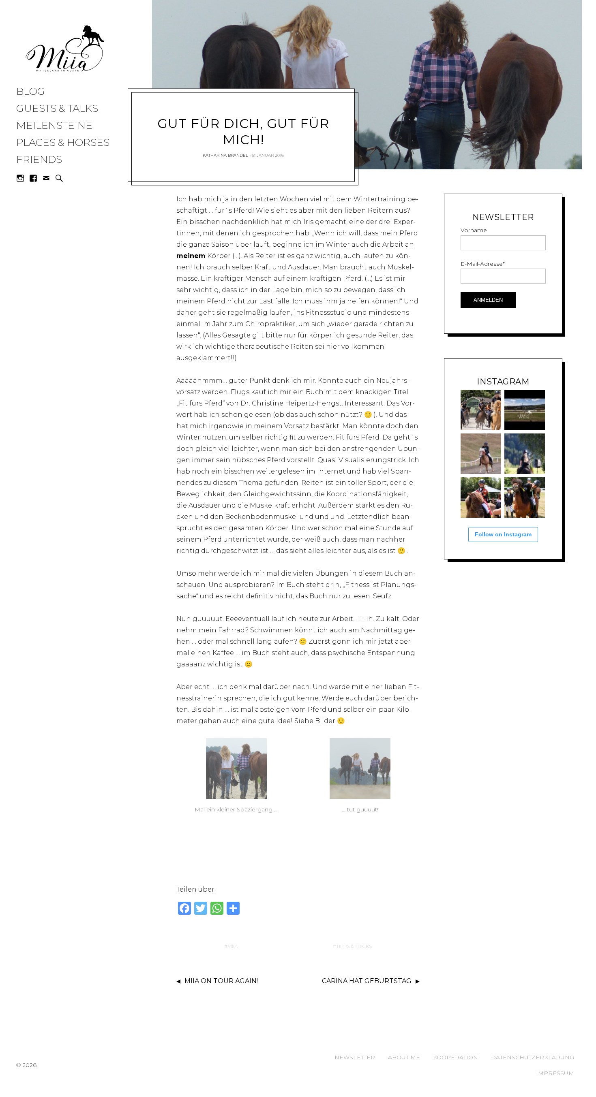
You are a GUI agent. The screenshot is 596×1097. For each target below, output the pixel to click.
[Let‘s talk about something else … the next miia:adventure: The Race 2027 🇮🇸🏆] (524, 410)
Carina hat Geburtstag (367, 981)
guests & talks (57, 108)
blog (30, 91)
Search (59, 178)
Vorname (474, 230)
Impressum (555, 1073)
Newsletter (354, 1057)
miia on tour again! (221, 981)
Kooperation (455, 1057)
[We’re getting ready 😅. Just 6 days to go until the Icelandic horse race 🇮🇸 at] (481, 410)
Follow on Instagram (503, 534)
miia (232, 946)
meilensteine (54, 125)
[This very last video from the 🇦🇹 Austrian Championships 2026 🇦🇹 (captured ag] (481, 453)
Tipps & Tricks (354, 946)
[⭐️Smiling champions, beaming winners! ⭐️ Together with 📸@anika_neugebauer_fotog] (481, 497)
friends (39, 159)
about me (404, 1057)
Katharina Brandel (225, 155)
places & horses (62, 142)
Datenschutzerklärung (532, 1057)
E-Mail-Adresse (483, 263)
